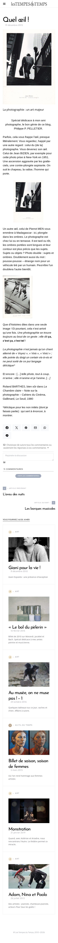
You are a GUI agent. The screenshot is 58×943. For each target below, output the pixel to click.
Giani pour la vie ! (24, 568)
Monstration (19, 829)
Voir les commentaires (28, 476)
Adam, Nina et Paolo (27, 895)
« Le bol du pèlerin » (27, 627)
